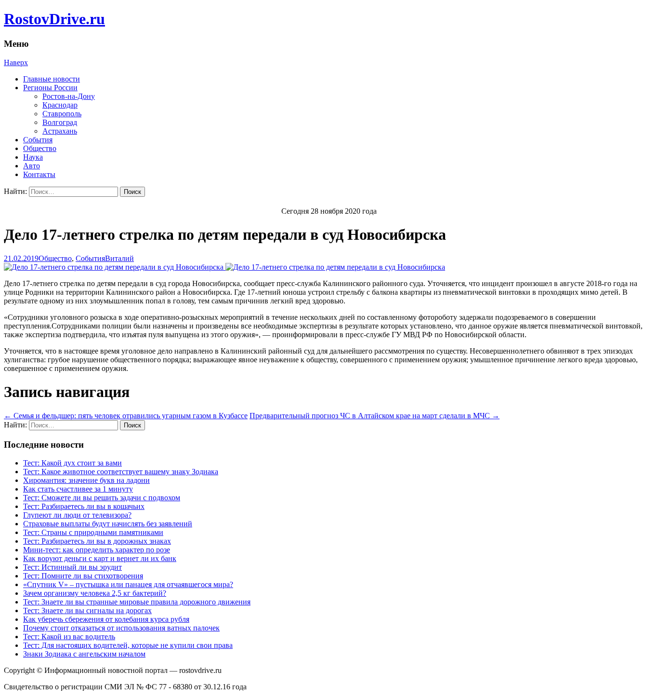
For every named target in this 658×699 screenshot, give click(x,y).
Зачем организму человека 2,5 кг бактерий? (94, 593)
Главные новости (51, 79)
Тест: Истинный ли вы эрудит (72, 567)
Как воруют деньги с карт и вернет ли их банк (99, 558)
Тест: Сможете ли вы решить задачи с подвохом (101, 497)
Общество (39, 148)
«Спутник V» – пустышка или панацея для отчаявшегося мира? (128, 584)
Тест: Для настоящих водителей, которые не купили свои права (128, 645)
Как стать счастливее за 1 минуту (78, 489)
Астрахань (59, 131)
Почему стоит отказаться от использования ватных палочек (121, 628)
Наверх (16, 62)
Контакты (39, 174)
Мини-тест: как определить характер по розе (96, 550)
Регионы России (50, 87)
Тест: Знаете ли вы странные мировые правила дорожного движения (136, 602)
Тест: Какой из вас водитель (69, 636)
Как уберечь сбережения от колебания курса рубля (106, 619)
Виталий (119, 258)
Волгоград (59, 122)
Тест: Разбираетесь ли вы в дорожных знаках (97, 541)
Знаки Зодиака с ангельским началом (84, 654)
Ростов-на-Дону (68, 96)
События (38, 140)
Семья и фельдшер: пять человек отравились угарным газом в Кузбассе (126, 415)
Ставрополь (61, 114)
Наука (33, 157)
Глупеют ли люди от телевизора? (77, 515)
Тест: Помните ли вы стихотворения (83, 576)
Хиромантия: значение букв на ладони (86, 480)
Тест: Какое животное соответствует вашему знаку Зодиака (120, 471)
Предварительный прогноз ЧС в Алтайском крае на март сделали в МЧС (375, 415)
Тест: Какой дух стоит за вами (72, 463)
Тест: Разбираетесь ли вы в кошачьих (84, 506)
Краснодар (60, 105)
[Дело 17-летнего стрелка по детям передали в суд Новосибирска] (224, 267)
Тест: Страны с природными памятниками (93, 532)
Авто (31, 166)
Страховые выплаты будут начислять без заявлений (107, 524)
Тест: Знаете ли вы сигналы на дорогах (87, 610)
